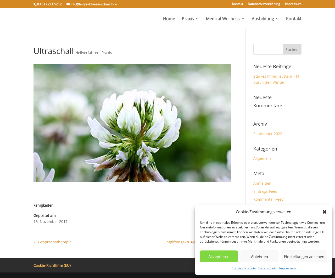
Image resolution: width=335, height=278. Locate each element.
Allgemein (262, 158)
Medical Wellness (223, 19)
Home (169, 19)
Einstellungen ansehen (304, 256)
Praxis (188, 19)
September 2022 (267, 133)
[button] (324, 212)
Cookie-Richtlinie (244, 268)
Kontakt (237, 4)
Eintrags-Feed (265, 191)
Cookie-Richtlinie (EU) (52, 265)
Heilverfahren (87, 52)
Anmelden (262, 183)
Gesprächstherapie (53, 241)
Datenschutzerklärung (264, 4)
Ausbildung (263, 19)
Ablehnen (259, 256)
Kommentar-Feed (268, 199)
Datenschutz (267, 268)
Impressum (287, 268)
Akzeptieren (219, 256)
